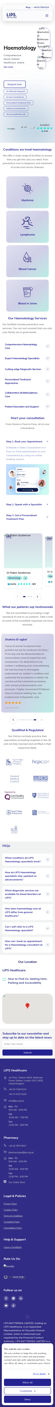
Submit (28, 1052)
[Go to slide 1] (24, 596)
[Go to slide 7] (32, 719)
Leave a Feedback (13, 1247)
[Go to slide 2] (27, 596)
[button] (27, 1006)
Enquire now (15, 84)
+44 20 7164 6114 (17, 1089)
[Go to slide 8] (35, 719)
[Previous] (17, 596)
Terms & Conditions (13, 1216)
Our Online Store (17, 1182)
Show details (39, 1374)
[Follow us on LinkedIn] (20, 1298)
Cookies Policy (11, 1209)
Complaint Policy (12, 1222)
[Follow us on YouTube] (6, 1305)
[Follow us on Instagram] (13, 1298)
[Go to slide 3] (29, 596)
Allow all (27, 1382)
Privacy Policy (10, 1203)
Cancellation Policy (13, 1228)
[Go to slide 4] (31, 596)
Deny (27, 1399)
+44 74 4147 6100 (17, 1094)
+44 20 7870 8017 (17, 1145)
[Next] (37, 596)
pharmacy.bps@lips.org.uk (21, 1152)
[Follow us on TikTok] (13, 1305)
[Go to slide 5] (28, 719)
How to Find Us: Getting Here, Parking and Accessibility (27, 980)
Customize (26, 1390)
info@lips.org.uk (16, 1100)
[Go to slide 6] (30, 719)
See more (8, 67)
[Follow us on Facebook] (6, 1298)
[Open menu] (47, 16)
